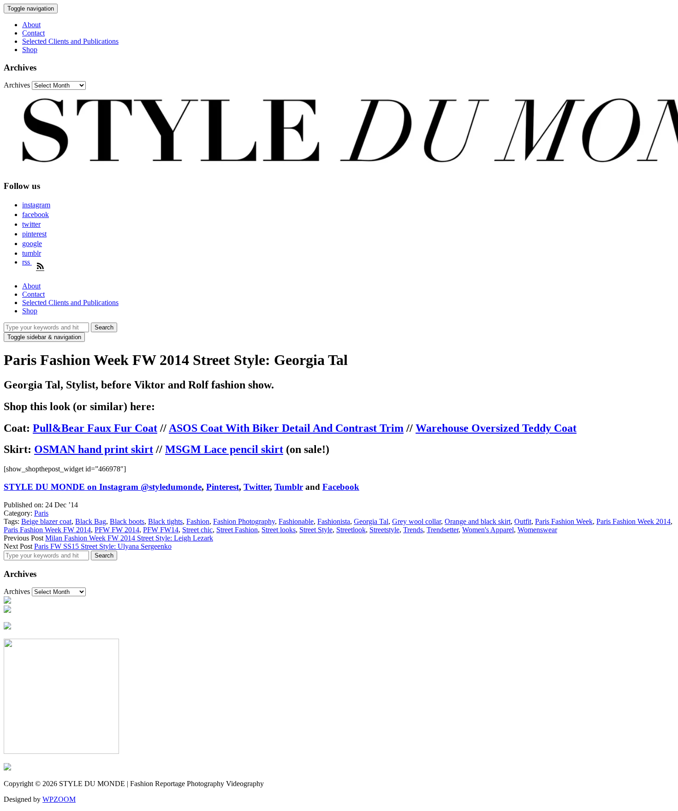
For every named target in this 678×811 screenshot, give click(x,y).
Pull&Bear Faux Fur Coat (95, 428)
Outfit (522, 521)
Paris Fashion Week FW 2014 (47, 530)
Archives (17, 85)
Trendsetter (442, 530)
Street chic (197, 530)
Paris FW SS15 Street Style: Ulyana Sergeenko (103, 546)
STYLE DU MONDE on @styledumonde (103, 487)
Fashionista (333, 521)
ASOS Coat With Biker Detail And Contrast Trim (286, 428)
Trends (413, 530)
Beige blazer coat (46, 521)
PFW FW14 (160, 530)
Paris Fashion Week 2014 (633, 521)
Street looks (279, 530)
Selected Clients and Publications (70, 41)
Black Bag (90, 521)
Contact (33, 33)
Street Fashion (237, 530)
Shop (29, 49)
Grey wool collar (416, 521)
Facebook (340, 487)
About (31, 25)
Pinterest (222, 487)
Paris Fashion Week (564, 521)
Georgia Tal (371, 521)
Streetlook (351, 530)
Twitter (257, 487)
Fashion (197, 521)
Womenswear (537, 530)
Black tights (165, 521)
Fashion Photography (244, 521)
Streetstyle (384, 530)
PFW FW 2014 (117, 530)
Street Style (316, 530)
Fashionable (296, 521)
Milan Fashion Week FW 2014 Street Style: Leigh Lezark (129, 538)
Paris (41, 513)
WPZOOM (59, 799)
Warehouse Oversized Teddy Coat (496, 428)
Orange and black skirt (478, 521)
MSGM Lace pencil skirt (224, 449)
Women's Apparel (488, 530)
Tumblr (288, 487)
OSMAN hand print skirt (93, 449)
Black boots (127, 521)
